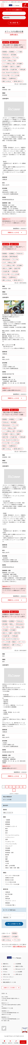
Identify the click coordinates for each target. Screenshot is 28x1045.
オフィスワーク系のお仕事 (12, 875)
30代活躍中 (5, 66)
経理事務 (7, 824)
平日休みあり (5, 54)
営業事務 (7, 822)
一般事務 (7, 820)
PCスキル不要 (5, 75)
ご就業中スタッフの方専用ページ (10, 987)
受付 (6, 833)
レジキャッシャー (10, 837)
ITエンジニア (8, 846)
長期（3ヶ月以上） (7, 81)
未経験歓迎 (11, 51)
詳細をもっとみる (13, 232)
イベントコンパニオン (11, 844)
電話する (25, 6)
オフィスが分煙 (15, 75)
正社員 (7, 896)
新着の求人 (5, 964)
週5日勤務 (13, 54)
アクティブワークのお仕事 (12, 884)
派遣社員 (7, 892)
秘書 (6, 830)
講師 (6, 859)
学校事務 (7, 848)
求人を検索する (13, 924)
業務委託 (7, 903)
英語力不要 (5, 69)
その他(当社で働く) (10, 905)
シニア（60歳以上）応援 (8, 63)
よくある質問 (18, 971)
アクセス (5, 971)
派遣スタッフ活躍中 (15, 66)
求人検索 (13, 23)
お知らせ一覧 (6, 974)
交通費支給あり (12, 78)
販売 (6, 828)
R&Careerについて (20, 969)
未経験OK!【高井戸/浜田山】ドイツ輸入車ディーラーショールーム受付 (13, 615)
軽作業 (7, 855)
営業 (6, 839)
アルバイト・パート (10, 901)
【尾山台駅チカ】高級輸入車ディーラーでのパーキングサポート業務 (13, 46)
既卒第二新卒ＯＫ (18, 81)
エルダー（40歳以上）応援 (9, 60)
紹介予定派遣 (8, 894)
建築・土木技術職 (10, 865)
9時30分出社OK (6, 57)
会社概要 (5, 969)
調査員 (7, 861)
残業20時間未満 (13, 256)
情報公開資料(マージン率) (9, 982)
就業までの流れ (19, 966)
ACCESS (23, 1042)
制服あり (4, 78)
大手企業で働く (14, 69)
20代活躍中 (19, 63)
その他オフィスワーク (11, 826)
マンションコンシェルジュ (12, 835)
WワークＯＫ (22, 642)
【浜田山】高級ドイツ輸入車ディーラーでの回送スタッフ (13, 248)
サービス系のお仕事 (10, 882)
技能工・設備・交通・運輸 (12, 868)
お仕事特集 (18, 964)
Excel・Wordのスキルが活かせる (10, 72)
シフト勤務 (19, 51)
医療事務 (7, 850)
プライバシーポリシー (8, 977)
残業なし (11, 624)
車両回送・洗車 (9, 852)
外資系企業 (22, 69)
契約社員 (7, 898)
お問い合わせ (18, 974)
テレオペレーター (10, 841)
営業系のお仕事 (9, 878)
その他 (7, 863)
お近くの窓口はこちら (19, 946)
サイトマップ (6, 979)
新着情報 (4, 51)
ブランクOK (15, 57)
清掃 (6, 857)
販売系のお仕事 (9, 880)
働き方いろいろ (7, 966)
